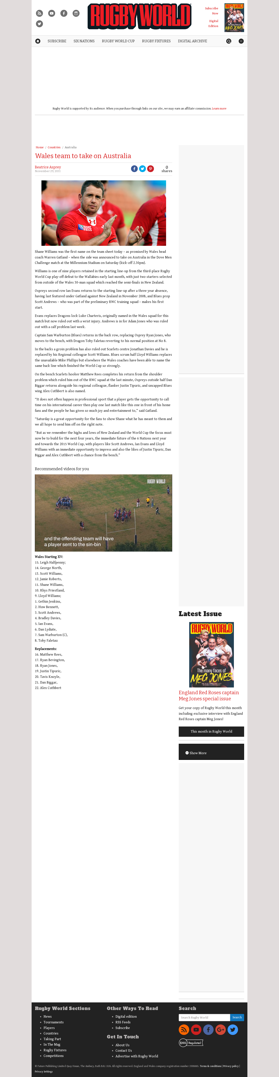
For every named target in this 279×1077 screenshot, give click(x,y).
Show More (198, 753)
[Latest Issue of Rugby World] (234, 17)
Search (237, 1017)
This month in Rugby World (211, 732)
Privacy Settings (44, 1071)
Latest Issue (200, 613)
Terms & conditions (210, 1066)
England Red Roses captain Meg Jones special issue (209, 696)
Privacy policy (231, 1066)
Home (40, 147)
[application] (103, 513)
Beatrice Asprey (48, 167)
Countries (54, 147)
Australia (71, 147)
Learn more (219, 108)
